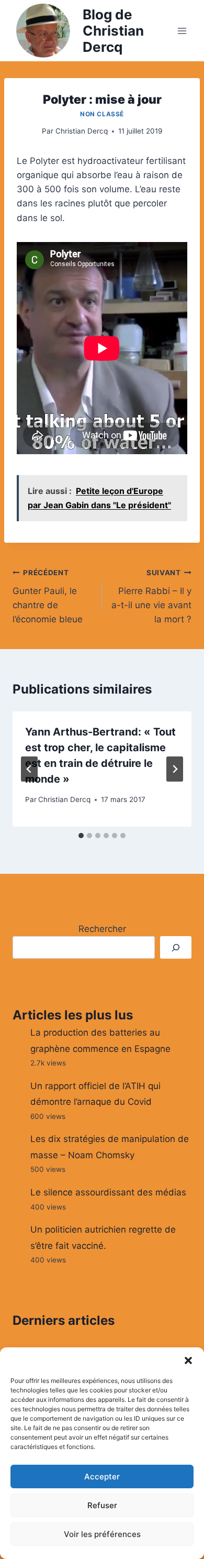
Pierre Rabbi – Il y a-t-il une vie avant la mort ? (151, 596)
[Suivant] (174, 769)
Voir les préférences (102, 1534)
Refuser (102, 1505)
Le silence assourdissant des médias (108, 1192)
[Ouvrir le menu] (181, 31)
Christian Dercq (81, 131)
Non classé (102, 114)
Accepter (102, 1476)
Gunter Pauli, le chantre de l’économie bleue (48, 596)
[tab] (81, 835)
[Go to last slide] (29, 769)
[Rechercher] (175, 947)
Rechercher (102, 929)
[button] (188, 1360)
